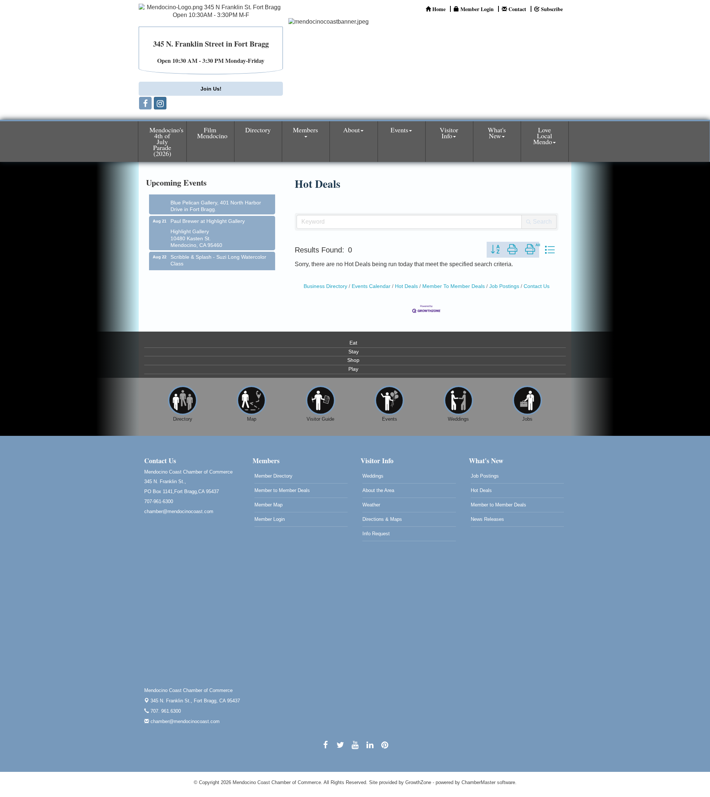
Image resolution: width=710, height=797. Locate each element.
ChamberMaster (479, 782)
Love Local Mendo (542, 135)
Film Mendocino (212, 132)
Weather (371, 505)
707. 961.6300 (165, 711)
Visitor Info (449, 132)
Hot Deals (406, 286)
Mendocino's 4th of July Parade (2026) (166, 141)
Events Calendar (371, 286)
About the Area (378, 490)
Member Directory (273, 476)
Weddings (372, 476)
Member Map (268, 505)
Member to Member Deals (282, 490)
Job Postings (504, 286)
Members (305, 129)
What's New (497, 132)
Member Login (269, 519)
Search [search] (542, 221)
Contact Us (537, 286)
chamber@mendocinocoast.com (184, 721)
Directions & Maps (382, 519)
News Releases (487, 519)
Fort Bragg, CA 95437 (195, 700)
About (351, 129)
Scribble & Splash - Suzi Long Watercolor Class (218, 253)
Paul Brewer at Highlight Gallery (207, 214)
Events (399, 129)
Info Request (376, 533)
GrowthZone (418, 782)
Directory (258, 129)
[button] (495, 250)
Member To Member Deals (453, 286)
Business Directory (325, 286)
